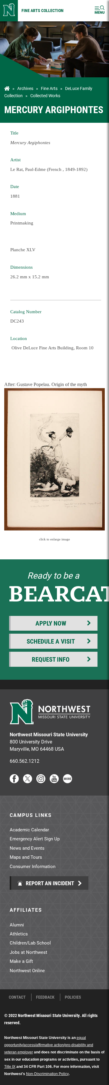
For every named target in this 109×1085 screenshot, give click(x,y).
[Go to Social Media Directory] (67, 781)
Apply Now (50, 623)
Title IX (9, 1067)
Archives (25, 88)
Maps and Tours (26, 857)
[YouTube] (54, 781)
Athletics (19, 934)
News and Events (27, 848)
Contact (17, 997)
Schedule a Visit (51, 641)
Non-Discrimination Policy (47, 1074)
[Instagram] (40, 781)
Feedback (45, 997)
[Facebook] (14, 781)
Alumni (17, 925)
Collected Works (45, 95)
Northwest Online (27, 970)
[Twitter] (27, 781)
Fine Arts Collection (42, 10)
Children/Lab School (30, 943)
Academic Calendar (29, 830)
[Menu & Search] (99, 10)
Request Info (51, 659)
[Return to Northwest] (9, 10)
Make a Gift (21, 961)
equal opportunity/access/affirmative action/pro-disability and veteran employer (48, 1045)
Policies (73, 997)
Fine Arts (49, 88)
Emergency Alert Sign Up (35, 839)
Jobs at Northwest (28, 952)
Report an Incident (49, 883)
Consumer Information (32, 866)
